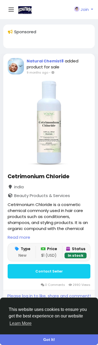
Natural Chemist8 (45, 61)
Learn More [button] (21, 323)
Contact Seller (49, 271)
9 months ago (37, 72)
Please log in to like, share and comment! (49, 296)
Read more (19, 237)
